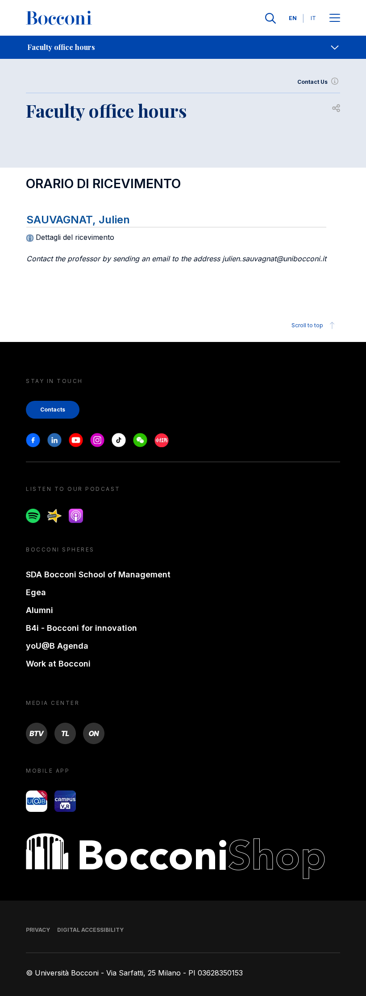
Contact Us (312, 81)
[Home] (59, 18)
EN (293, 18)
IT (313, 18)
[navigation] (183, 47)
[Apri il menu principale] (334, 18)
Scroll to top (307, 325)
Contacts (52, 409)
